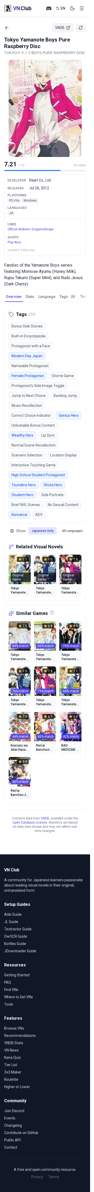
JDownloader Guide (20, 951)
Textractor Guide (18, 929)
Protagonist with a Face (30, 346)
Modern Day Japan (27, 356)
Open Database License (30, 822)
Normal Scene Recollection (33, 445)
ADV (39, 515)
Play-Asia (14, 242)
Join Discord (14, 1111)
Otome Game (63, 376)
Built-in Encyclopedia (28, 336)
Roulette (11, 1079)
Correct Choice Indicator (31, 415)
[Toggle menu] (82, 8)
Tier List (10, 1065)
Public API (12, 1140)
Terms (53, 1177)
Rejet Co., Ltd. (40, 180)
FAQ (7, 982)
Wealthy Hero (22, 435)
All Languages (72, 531)
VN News (11, 1050)
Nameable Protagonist (30, 366)
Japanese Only (43, 531)
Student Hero (22, 495)
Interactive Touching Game (33, 465)
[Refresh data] (80, 28)
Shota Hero (53, 485)
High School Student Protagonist (38, 475)
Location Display (63, 455)
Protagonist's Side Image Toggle (37, 386)
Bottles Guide (15, 944)
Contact (10, 1147)
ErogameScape (43, 229)
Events (9, 1118)
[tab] (13, 296)
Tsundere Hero (23, 485)
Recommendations (20, 1036)
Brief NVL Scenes (25, 505)
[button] (45, 108)
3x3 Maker (12, 1072)
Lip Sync (48, 435)
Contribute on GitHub (21, 1133)
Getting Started (17, 975)
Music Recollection (26, 405)
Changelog (13, 1125)
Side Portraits (52, 495)
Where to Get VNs (18, 997)
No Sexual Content (63, 505)
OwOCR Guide (15, 936)
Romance (19, 515)
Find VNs (11, 990)
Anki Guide (13, 914)
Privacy (37, 1177)
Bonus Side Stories (27, 326)
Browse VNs (14, 1028)
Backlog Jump (65, 396)
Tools (8, 1004)
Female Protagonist (27, 376)
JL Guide (11, 922)
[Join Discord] (49, 8)
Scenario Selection (26, 455)
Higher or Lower (17, 1087)
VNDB (45, 818)
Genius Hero (69, 415)
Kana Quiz (12, 1057)
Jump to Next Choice (28, 396)
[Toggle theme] (72, 8)
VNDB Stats (13, 1043)
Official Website (19, 229)
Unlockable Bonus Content (33, 425)
